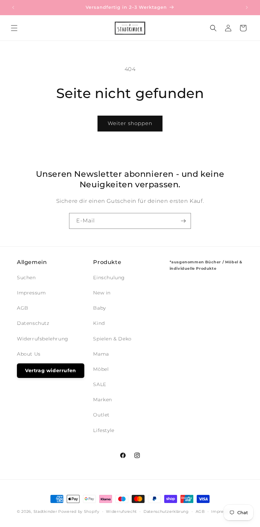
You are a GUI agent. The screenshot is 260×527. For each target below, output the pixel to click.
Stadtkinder (45, 511)
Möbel (101, 369)
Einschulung (109, 277)
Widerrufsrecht (121, 511)
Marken (102, 400)
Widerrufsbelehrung (42, 339)
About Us (29, 354)
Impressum (31, 293)
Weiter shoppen (130, 123)
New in (102, 293)
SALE (99, 384)
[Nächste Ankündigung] (246, 7)
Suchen (26, 277)
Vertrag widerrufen (50, 370)
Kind (99, 323)
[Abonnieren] (183, 221)
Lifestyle (103, 430)
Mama (101, 354)
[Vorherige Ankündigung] (13, 7)
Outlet (101, 415)
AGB (22, 308)
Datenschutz (33, 323)
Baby (99, 308)
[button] (14, 28)
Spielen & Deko (112, 339)
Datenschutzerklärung (166, 511)
